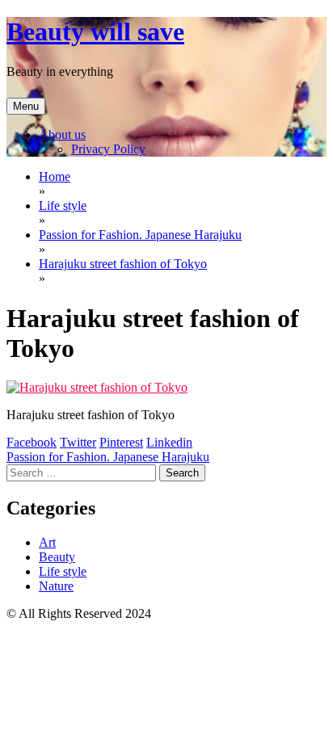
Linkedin (169, 442)
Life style (62, 571)
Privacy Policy (108, 149)
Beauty (57, 557)
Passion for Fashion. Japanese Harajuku (107, 457)
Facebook (31, 442)
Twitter (78, 442)
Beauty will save (95, 31)
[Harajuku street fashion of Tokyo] (97, 387)
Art (47, 542)
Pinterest (121, 442)
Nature (56, 586)
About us (62, 134)
